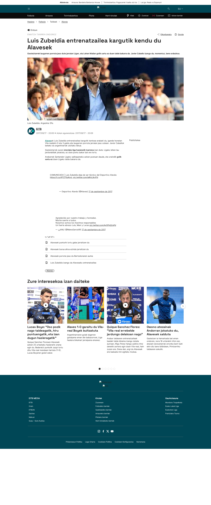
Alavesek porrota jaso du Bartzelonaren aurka (71, 256)
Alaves (50, 271)
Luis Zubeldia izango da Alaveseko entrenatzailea (73, 262)
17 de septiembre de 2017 (100, 191)
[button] (183, 306)
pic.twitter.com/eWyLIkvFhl (85, 177)
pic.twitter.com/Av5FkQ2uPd (103, 225)
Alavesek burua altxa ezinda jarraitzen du (69, 249)
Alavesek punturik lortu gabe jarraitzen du (69, 242)
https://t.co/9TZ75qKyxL (61, 177)
